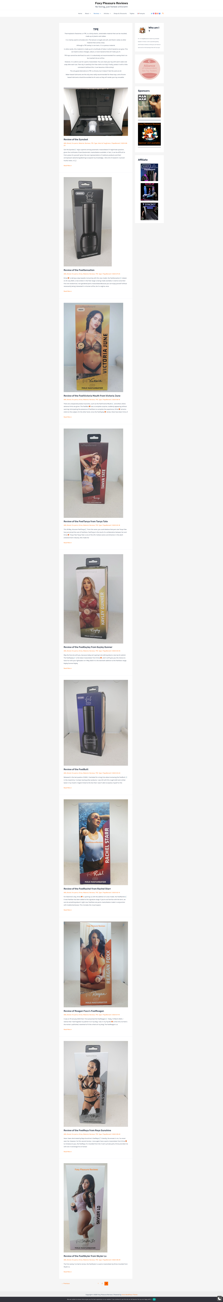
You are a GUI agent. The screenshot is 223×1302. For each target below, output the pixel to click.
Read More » (68, 166)
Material (81, 143)
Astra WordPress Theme (129, 1294)
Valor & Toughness (104, 143)
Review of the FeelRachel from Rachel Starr (87, 888)
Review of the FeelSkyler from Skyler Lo (85, 1256)
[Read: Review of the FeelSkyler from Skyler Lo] (85, 1208)
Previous (66, 1283)
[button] (90, 13)
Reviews (96, 13)
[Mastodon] (153, 13)
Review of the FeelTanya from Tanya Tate (86, 521)
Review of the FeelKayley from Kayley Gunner (88, 647)
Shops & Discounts (120, 13)
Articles (106, 13)
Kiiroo (80, 274)
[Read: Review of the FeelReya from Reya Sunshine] (96, 1084)
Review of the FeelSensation (79, 270)
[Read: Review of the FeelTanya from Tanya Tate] (93, 473)
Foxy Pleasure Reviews (111, 3)
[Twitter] (151, 13)
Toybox (132, 13)
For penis (75, 143)
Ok (154, 1299)
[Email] (157, 13)
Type (95, 143)
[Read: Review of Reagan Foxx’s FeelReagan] (96, 964)
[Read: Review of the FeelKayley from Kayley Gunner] (93, 599)
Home (80, 13)
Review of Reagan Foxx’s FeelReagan (84, 1011)
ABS (65, 143)
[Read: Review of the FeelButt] (96, 722)
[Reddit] (155, 13)
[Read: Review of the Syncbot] (96, 111)
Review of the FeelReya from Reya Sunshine (87, 1130)
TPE (92, 143)
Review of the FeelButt (76, 769)
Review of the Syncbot (76, 139)
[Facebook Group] (159, 13)
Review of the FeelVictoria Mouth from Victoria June (92, 395)
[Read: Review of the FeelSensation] (88, 221)
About (87, 13)
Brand (69, 143)
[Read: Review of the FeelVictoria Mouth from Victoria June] (93, 347)
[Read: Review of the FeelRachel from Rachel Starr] (96, 842)
